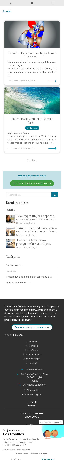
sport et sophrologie (16, 282)
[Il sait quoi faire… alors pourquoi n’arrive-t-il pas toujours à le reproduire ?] (10, 243)
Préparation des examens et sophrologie (27, 276)
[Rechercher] (54, 194)
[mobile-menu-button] (53, 3)
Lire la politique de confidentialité (16, 449)
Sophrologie (12, 264)
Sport (9, 270)
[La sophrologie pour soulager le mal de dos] (32, 34)
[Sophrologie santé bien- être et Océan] (32, 100)
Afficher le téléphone (34, 384)
